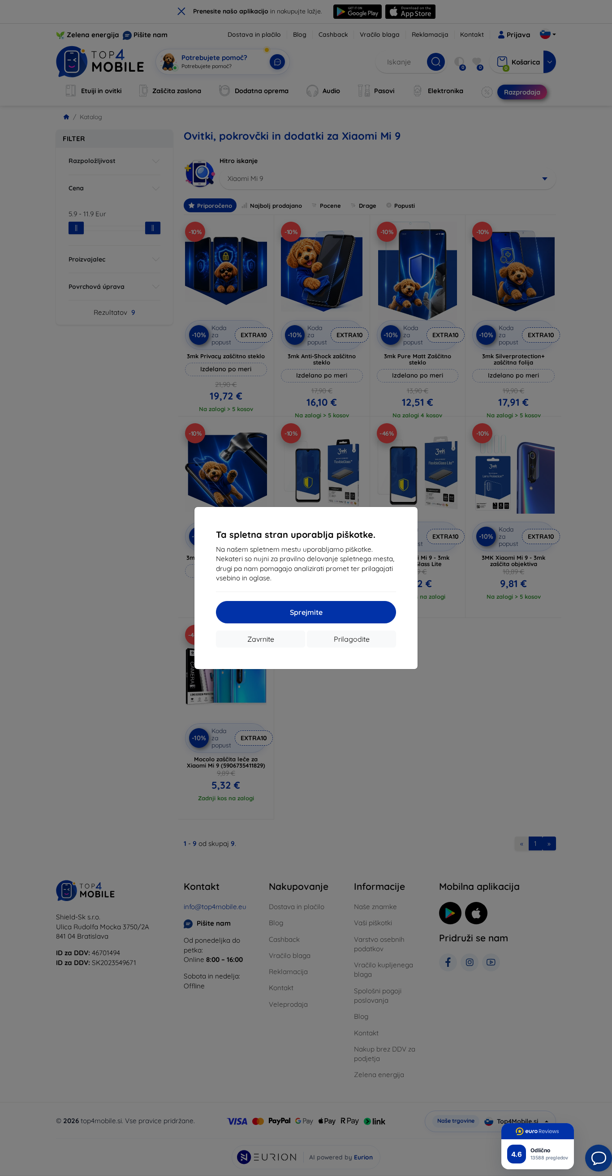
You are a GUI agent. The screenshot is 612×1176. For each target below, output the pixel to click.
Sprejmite (306, 612)
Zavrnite (260, 639)
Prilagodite (352, 639)
